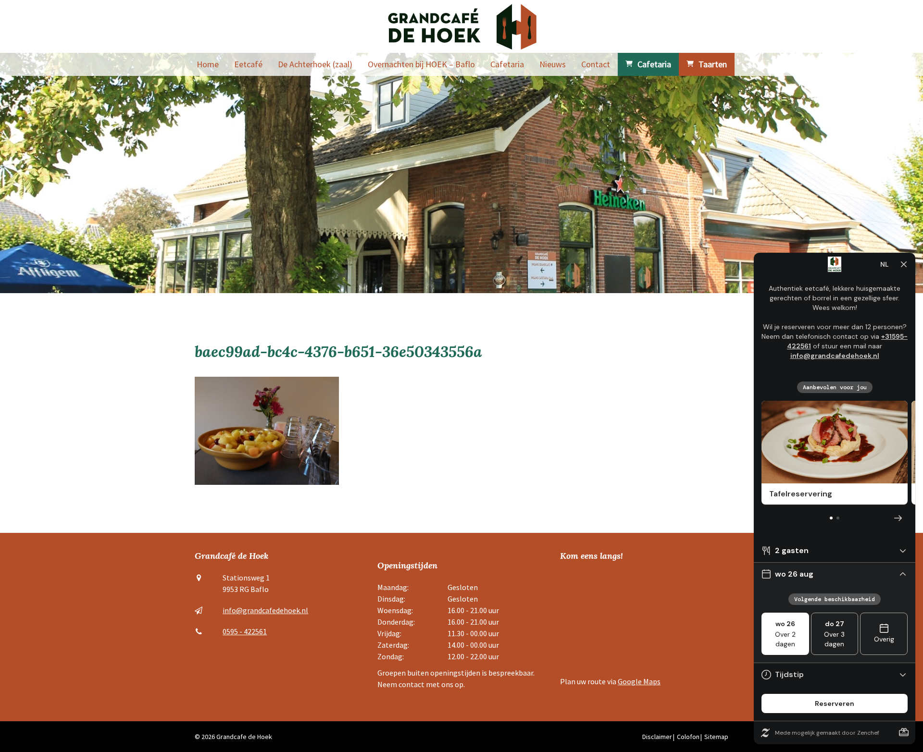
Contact (595, 64)
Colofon (688, 736)
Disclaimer (657, 736)
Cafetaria (507, 64)
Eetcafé (248, 64)
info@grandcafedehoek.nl (265, 610)
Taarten (712, 64)
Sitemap (716, 736)
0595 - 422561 (245, 631)
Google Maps (639, 681)
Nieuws (552, 64)
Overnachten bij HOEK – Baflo (421, 64)
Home (208, 64)
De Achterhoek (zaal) (315, 64)
